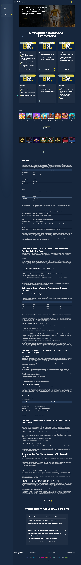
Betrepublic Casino (7, 6)
